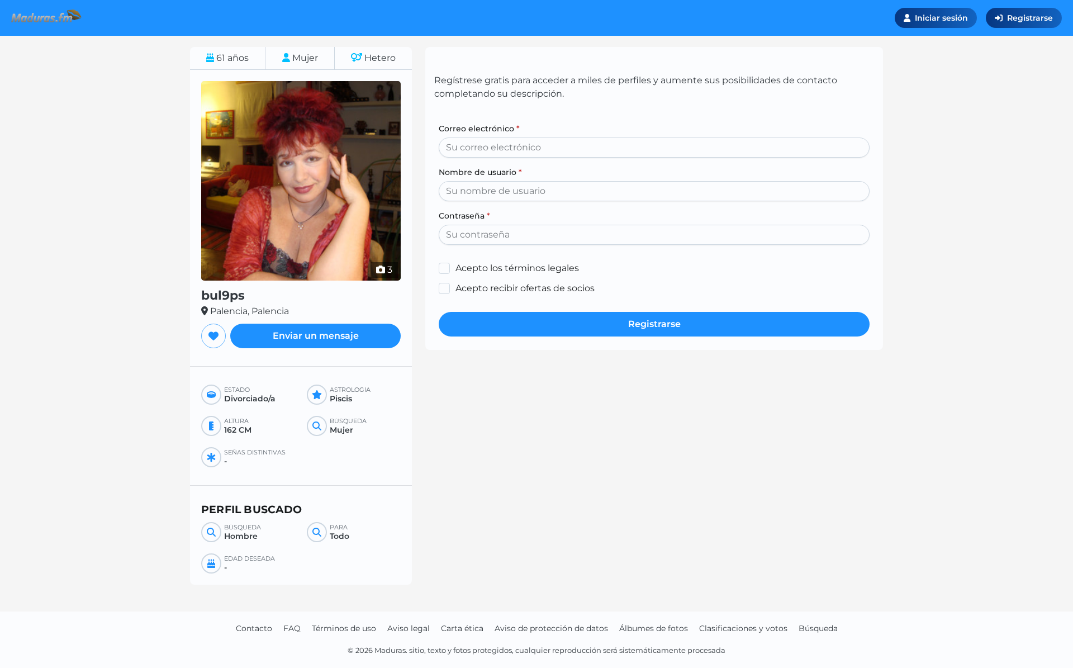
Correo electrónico (479, 129)
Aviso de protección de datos (551, 628)
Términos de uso (344, 628)
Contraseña (464, 216)
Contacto (254, 628)
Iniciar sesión (941, 18)
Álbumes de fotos (653, 628)
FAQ (292, 628)
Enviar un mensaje (316, 335)
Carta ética (462, 628)
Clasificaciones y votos (743, 628)
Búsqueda (818, 628)
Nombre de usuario (480, 172)
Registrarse (1030, 18)
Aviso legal (408, 628)
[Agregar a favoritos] (213, 336)
